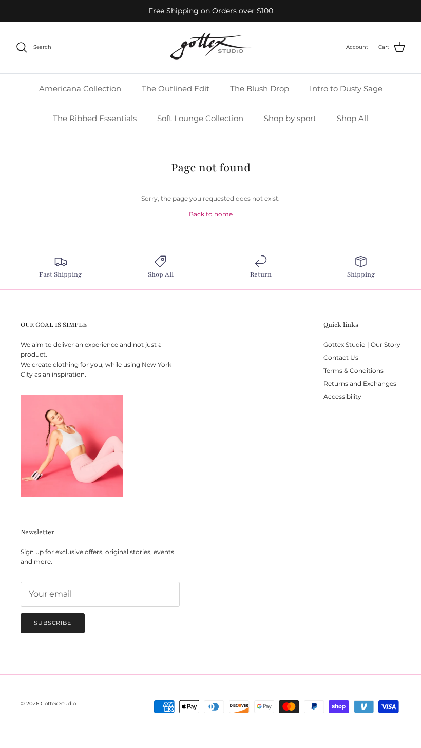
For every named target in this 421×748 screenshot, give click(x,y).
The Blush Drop (259, 88)
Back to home (211, 214)
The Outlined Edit (175, 88)
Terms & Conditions (353, 371)
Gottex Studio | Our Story (361, 344)
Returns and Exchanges (359, 383)
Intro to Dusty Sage (346, 88)
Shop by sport (290, 118)
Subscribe (52, 622)
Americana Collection (80, 88)
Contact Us (340, 357)
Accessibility (342, 396)
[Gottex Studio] (210, 47)
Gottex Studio (58, 703)
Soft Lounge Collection (200, 118)
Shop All (352, 118)
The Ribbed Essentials (95, 118)
